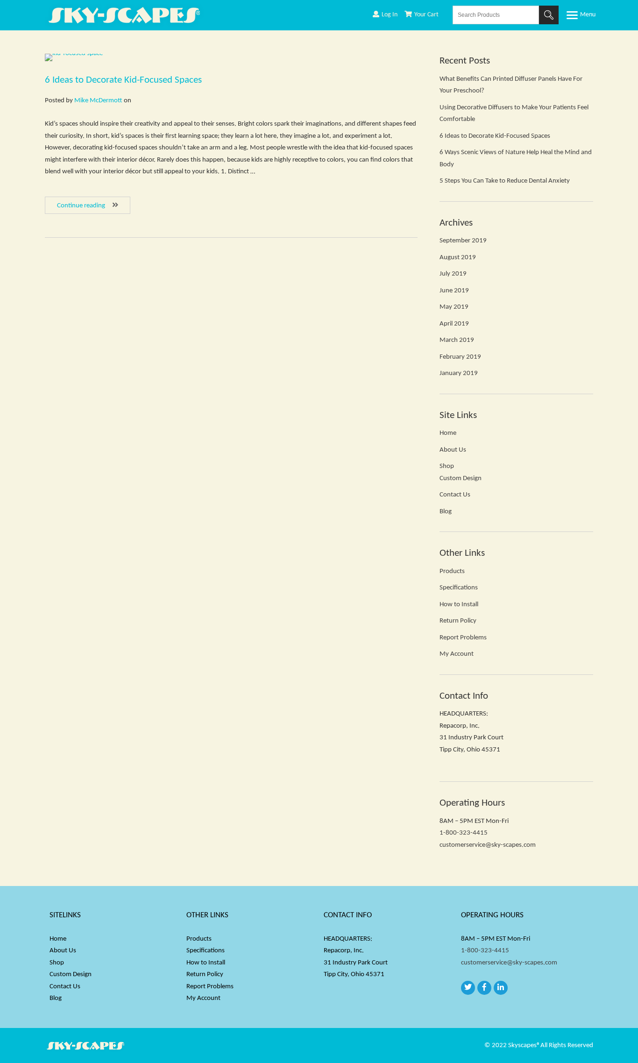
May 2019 (454, 307)
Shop (447, 466)
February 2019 (460, 357)
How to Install (459, 604)
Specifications (459, 587)
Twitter (468, 988)
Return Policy (458, 620)
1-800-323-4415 (464, 832)
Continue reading (93, 205)
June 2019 (454, 290)
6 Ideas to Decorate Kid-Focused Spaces (123, 80)
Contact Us (455, 494)
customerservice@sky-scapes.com (488, 845)
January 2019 (459, 373)
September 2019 (463, 240)
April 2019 (454, 323)
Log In (389, 14)
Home (448, 433)
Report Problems (463, 637)
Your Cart (426, 14)
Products (452, 571)
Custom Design (461, 478)
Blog (446, 511)
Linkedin (501, 988)
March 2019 (457, 340)
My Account (457, 654)
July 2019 (453, 273)
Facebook (484, 988)
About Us (453, 450)
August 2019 (458, 257)
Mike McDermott (98, 100)
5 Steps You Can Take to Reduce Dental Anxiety (505, 180)
